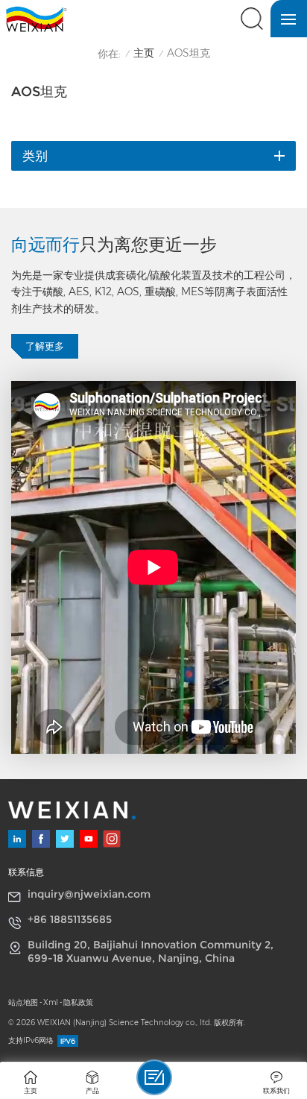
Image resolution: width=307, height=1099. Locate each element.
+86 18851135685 (70, 919)
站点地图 (23, 1002)
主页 (143, 53)
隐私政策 (78, 1002)
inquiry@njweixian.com (89, 894)
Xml (50, 1002)
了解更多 (44, 346)
